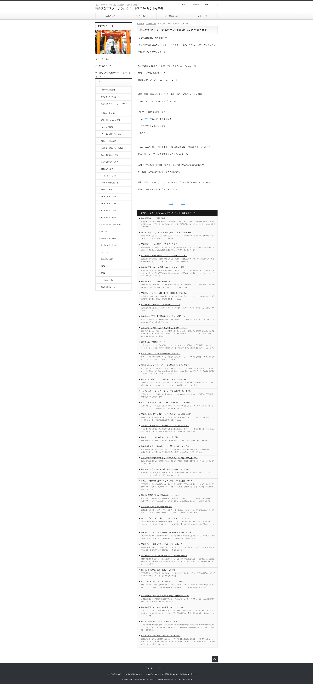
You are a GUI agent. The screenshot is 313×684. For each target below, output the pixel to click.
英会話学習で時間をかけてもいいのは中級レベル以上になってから (166, 481)
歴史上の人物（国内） (109, 238)
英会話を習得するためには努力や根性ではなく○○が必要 (162, 581)
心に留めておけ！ (151, 23)
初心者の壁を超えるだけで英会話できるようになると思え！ (164, 556)
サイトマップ (210, 5)
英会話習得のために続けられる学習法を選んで (159, 244)
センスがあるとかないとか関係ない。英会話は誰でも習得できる (166, 391)
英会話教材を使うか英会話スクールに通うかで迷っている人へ (165, 446)
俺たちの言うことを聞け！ (110, 155)
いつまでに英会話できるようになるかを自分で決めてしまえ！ (165, 426)
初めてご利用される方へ (109, 287)
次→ (183, 204)
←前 (171, 204)
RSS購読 (196, 5)
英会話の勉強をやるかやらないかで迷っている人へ (160, 305)
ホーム (184, 5)
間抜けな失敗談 (106, 190)
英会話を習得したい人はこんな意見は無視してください (162, 607)
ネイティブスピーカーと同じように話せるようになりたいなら (165, 518)
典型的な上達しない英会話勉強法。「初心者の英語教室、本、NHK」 (167, 532)
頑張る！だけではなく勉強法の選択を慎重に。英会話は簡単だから (166, 233)
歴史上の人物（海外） (109, 245)
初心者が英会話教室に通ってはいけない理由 (158, 570)
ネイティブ (147, 119)
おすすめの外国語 (107, 280)
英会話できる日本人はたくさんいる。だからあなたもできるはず (166, 402)
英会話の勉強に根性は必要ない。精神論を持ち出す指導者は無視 (166, 414)
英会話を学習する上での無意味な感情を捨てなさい (160, 354)
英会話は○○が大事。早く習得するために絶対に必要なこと (163, 316)
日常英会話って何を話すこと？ (153, 342)
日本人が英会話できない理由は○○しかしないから (160, 495)
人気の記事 (110, 16)
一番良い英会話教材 (108, 90)
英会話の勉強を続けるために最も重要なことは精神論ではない (165, 596)
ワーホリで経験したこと (109, 183)
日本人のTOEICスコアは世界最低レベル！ (157, 282)
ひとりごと (105, 252)
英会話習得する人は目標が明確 (153, 218)
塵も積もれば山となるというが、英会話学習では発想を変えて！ (166, 365)
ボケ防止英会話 (171, 16)
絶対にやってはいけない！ (110, 141)
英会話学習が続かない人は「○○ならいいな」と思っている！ (164, 379)
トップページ (140, 23)
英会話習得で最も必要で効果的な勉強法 (156, 507)
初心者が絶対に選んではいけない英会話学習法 (159, 621)
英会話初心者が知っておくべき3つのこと (115, 105)
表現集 (103, 266)
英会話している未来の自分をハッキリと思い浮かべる (161, 437)
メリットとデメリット (109, 176)
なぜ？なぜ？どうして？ (109, 162)
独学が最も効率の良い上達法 (111, 134)
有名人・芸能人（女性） (109, 197)
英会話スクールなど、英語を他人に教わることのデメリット (164, 328)
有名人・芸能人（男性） (109, 204)
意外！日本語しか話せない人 (111, 224)
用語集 (103, 273)
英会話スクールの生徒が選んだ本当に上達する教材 (160, 636)
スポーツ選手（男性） (109, 217)
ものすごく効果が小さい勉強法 (112, 148)
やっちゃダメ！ (141, 16)
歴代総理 (104, 231)
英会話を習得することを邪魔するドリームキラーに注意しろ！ (165, 267)
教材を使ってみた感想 (109, 97)
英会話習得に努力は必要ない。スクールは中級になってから (164, 256)
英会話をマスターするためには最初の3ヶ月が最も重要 (129, 8)
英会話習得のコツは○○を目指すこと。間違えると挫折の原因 (164, 293)
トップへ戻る (215, 659)
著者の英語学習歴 (107, 259)
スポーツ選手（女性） (109, 210)
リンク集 (149, 668)
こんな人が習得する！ (109, 127)
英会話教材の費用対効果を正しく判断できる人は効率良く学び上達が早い (169, 458)
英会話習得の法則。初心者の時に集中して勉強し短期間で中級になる (167, 469)
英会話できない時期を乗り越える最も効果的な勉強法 (161, 544)
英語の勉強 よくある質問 (110, 120)
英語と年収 (202, 16)
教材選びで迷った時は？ (109, 113)
